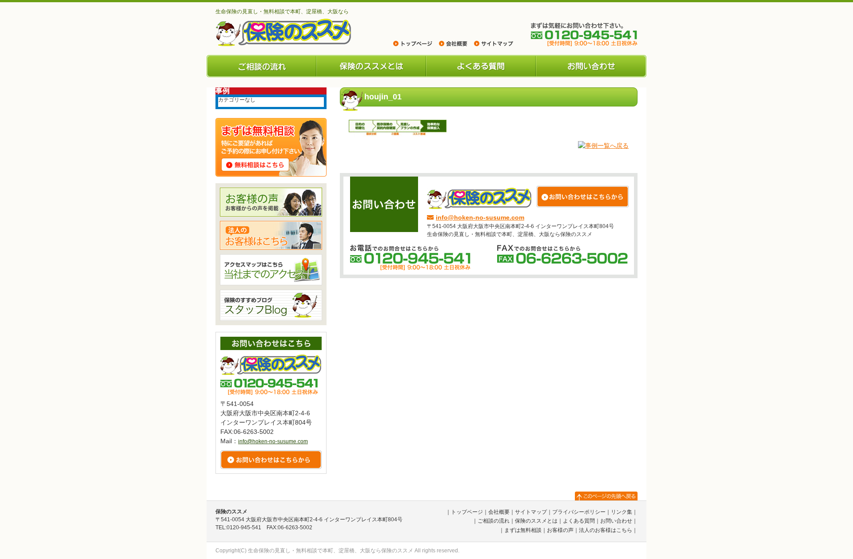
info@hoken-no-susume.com (480, 217)
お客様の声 (560, 530)
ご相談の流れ (261, 66)
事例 (222, 90)
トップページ (467, 512)
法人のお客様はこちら (605, 530)
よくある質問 (481, 66)
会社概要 (499, 512)
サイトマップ (531, 512)
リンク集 (621, 512)
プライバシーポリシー (579, 512)
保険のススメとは (371, 66)
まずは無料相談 (523, 530)
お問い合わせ (591, 66)
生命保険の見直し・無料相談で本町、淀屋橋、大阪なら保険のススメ (330, 550)
